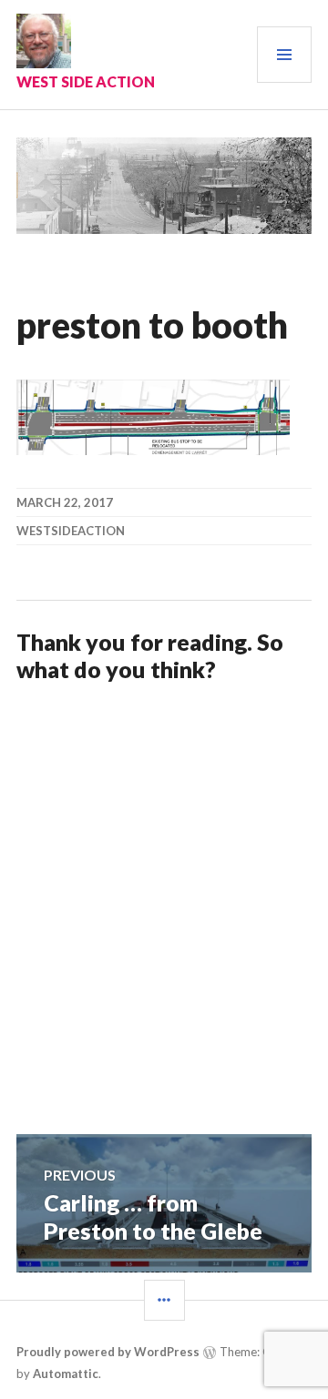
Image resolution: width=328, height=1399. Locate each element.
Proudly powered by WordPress (108, 1351)
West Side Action (85, 81)
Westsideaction (70, 530)
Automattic (65, 1373)
